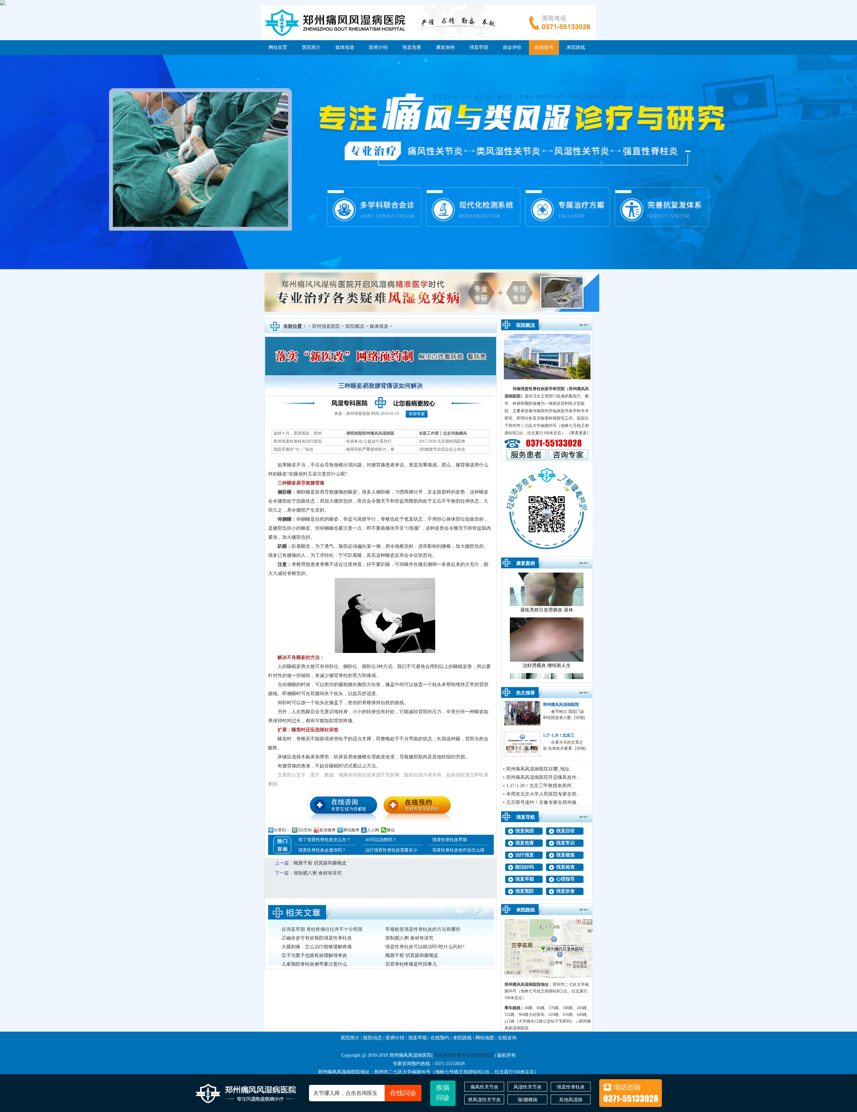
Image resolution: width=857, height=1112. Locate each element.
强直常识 (565, 842)
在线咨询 (507, 1037)
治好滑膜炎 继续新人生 (547, 607)
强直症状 (565, 830)
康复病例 (445, 47)
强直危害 (411, 47)
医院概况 (354, 326)
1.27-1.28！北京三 (558, 735)
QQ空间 (305, 830)
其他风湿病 (570, 1099)
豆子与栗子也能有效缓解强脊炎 (314, 955)
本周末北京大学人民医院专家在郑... (543, 794)
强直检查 (565, 867)
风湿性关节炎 (528, 1087)
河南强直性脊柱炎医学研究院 (539, 388)
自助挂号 (544, 47)
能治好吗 (524, 867)
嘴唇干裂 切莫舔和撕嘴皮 (320, 863)
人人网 (373, 830)
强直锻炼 (565, 855)
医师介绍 (378, 47)
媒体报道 (344, 47)
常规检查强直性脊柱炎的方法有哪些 (422, 929)
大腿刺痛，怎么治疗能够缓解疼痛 (317, 946)
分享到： (282, 830)
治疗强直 (524, 855)
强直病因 (524, 830)
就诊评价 (512, 47)
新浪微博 (327, 830)
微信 (391, 830)
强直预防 (524, 891)
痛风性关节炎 (484, 1087)
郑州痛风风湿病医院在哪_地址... (539, 768)
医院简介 (311, 47)
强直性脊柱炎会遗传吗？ (322, 849)
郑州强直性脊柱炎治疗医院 (298, 441)
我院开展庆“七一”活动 (293, 449)
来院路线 (575, 47)
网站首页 (277, 47)
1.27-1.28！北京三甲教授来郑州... (540, 785)
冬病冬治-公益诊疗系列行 (369, 441)
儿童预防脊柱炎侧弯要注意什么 (314, 964)
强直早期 (478, 47)
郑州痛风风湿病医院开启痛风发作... (543, 777)
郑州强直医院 (326, 326)
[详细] (579, 717)
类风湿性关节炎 (484, 1099)
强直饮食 (565, 891)
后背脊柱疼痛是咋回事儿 (411, 964)
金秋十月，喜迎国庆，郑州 (298, 433)
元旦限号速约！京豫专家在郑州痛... (543, 802)
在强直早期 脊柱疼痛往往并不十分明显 (322, 929)
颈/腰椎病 (528, 1099)
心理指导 (565, 879)
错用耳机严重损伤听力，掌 (370, 449)
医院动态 (372, 1037)
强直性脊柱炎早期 (449, 839)
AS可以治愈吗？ (381, 839)
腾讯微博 (351, 830)
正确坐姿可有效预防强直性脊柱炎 (317, 938)
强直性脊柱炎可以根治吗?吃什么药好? (424, 946)
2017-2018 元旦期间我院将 (442, 441)
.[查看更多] (578, 433)
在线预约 (440, 1037)
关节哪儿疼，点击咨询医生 (364, 1093)
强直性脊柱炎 (571, 1087)
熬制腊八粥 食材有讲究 (318, 873)
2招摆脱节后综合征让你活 (442, 449)
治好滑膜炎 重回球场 (546, 663)
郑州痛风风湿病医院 (561, 704)
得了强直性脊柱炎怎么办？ (324, 839)
